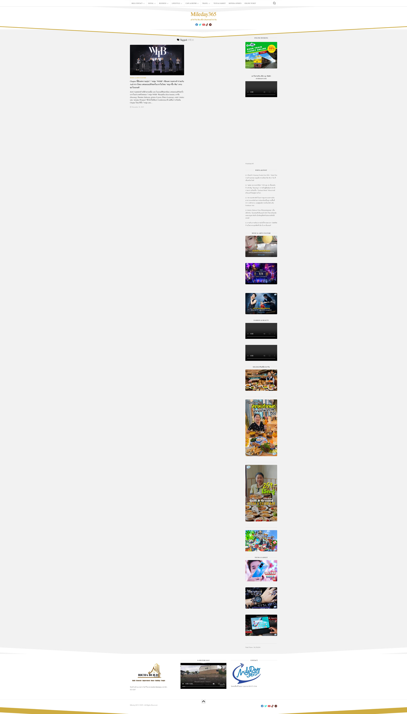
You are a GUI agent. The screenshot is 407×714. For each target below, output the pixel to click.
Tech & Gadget (220, 3)
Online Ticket (250, 3)
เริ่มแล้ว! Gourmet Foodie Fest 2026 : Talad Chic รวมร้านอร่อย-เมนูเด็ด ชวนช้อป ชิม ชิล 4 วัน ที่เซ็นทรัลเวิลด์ (261, 177)
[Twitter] (200, 24)
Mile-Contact (137, 3)
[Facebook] (196, 24)
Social (151, 3)
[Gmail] (210, 24)
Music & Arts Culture (138, 78)
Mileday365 (203, 14)
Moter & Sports (235, 3)
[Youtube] (203, 24)
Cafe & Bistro (191, 3)
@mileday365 (249, 164)
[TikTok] (207, 24)
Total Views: (249, 647)
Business (162, 3)
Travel (205, 3)
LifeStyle (176, 3)
